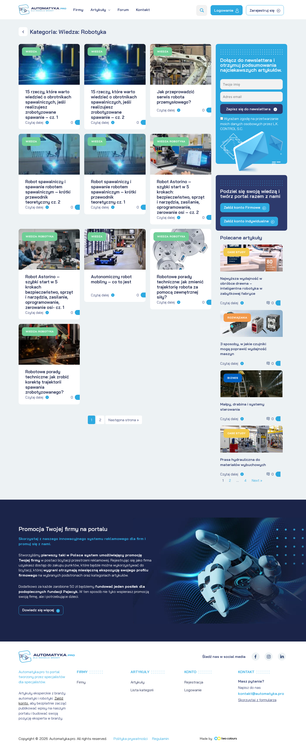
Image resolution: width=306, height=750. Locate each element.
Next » (257, 480)
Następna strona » (123, 420)
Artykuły (137, 682)
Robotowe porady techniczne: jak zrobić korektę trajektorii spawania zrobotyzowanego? (47, 382)
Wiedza (31, 51)
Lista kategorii (142, 690)
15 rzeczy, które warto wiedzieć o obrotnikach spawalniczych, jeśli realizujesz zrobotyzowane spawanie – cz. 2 (114, 104)
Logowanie (193, 690)
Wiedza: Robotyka (171, 141)
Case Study (236, 252)
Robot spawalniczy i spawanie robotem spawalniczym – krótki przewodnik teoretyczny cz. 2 (48, 192)
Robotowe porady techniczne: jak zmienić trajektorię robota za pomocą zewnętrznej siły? (180, 287)
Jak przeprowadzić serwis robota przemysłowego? (175, 97)
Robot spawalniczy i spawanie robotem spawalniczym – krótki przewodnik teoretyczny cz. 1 (113, 192)
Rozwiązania (237, 317)
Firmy (81, 682)
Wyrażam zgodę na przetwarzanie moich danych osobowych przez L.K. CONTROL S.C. (249, 123)
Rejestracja (193, 682)
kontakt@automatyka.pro (261, 693)
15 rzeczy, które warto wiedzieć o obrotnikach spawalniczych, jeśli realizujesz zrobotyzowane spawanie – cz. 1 (48, 104)
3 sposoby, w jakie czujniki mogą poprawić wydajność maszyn (243, 349)
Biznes (232, 377)
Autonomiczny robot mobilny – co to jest (111, 279)
